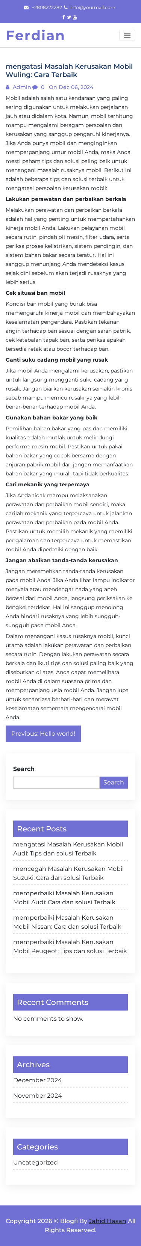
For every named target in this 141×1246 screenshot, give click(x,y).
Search (24, 768)
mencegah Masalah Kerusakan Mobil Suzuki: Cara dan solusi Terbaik (68, 873)
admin (21, 87)
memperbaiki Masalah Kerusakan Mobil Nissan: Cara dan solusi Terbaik (67, 922)
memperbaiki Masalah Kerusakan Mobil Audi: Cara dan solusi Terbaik (64, 898)
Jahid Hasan (107, 1221)
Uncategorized (35, 1162)
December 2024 (37, 1080)
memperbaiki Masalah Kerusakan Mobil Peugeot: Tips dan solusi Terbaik (70, 946)
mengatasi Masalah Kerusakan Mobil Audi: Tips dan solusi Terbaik (68, 849)
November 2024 (37, 1095)
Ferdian (35, 35)
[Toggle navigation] (127, 35)
